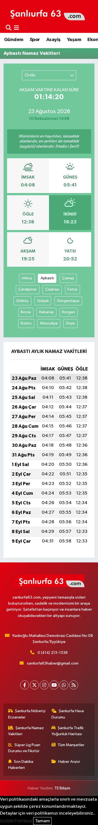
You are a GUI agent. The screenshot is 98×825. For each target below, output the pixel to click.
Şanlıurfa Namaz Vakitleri (26, 731)
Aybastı (47, 278)
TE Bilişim (62, 788)
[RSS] (73, 684)
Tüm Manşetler (71, 745)
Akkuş (27, 278)
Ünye (70, 323)
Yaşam (74, 39)
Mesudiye (49, 323)
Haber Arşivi (69, 762)
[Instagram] (44, 684)
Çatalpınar (27, 289)
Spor (35, 39)
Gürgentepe (68, 301)
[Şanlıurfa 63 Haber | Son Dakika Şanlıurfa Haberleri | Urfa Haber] (45, 13)
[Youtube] (54, 684)
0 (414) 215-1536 (53, 653)
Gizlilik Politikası (16, 821)
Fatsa (72, 289)
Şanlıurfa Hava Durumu (67, 714)
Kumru (26, 323)
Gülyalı (43, 301)
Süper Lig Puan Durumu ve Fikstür (24, 748)
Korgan (68, 312)
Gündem (13, 39)
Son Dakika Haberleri (20, 765)
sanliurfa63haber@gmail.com (52, 663)
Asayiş (53, 39)
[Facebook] (24, 684)
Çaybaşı (52, 289)
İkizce (26, 312)
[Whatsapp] (63, 684)
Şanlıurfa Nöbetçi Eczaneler (27, 714)
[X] (34, 684)
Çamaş (68, 278)
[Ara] (8, 28)
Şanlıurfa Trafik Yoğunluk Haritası (67, 731)
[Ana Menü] (16, 28)
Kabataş (46, 312)
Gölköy (22, 301)
